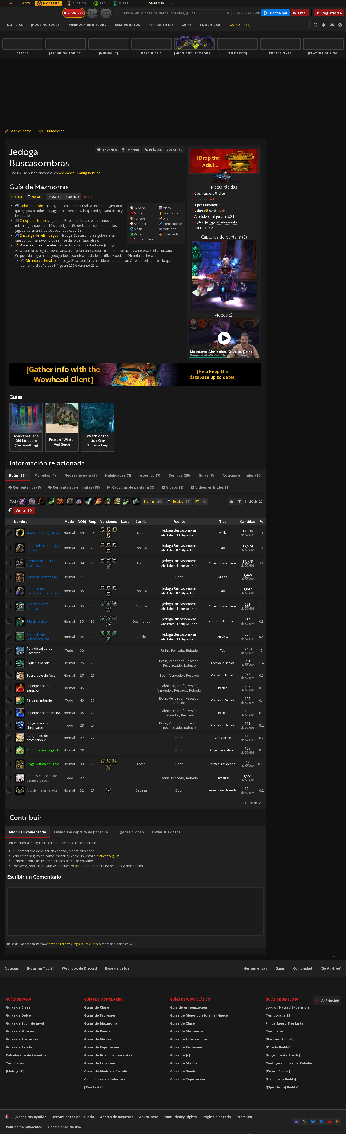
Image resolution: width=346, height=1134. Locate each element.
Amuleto (223, 637)
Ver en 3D (175, 149)
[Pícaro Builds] (278, 1071)
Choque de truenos (34, 220)
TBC (102, 3)
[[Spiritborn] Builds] (282, 1087)
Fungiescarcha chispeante (37, 725)
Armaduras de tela (222, 764)
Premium (244, 1116)
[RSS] (337, 1121)
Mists (124, 3)
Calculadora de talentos (26, 1055)
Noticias (15, 25)
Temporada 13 (278, 1015)
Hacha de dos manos (223, 621)
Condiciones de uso (64, 1127)
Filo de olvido (37, 621)
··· (136, 3)
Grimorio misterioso (42, 577)
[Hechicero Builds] (281, 1079)
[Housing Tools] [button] (46, 25)
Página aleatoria (217, 1116)
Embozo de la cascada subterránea (42, 591)
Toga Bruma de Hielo (43, 764)
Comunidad (210, 25)
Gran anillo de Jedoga (43, 532)
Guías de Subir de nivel (25, 1023)
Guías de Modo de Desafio (106, 1071)
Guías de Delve (18, 1015)
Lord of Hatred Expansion (287, 1007)
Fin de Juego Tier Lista (285, 1023)
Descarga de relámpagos (39, 235)
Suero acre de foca (41, 675)
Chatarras (222, 778)
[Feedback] (331, 24)
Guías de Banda (19, 1047)
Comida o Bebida (223, 663)
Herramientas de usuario (73, 1116)
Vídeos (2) (224, 315)
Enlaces (155, 149)
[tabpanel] (135, 651)
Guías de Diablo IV (282, 999)
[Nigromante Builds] (283, 1055)
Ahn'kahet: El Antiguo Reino (80, 173)
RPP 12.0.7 (105, 13)
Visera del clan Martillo (37, 606)
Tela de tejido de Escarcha (39, 650)
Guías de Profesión (22, 1039)
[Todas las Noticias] (11, 3)
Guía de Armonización (188, 1007)
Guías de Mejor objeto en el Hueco (199, 1015)
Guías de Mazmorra (100, 1023)
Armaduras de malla (223, 790)
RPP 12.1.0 (92, 13)
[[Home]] (31, 13)
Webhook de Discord (88, 25)
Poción (222, 688)
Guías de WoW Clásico (190, 999)
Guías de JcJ (180, 1055)
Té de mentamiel (39, 700)
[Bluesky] (313, 1121)
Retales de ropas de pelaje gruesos (42, 778)
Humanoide (55, 131)
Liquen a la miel (38, 663)
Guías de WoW (18, 999)
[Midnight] (15, 1071)
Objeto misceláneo (223, 750)
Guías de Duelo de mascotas (108, 1055)
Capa (222, 548)
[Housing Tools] (40, 968)
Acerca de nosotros (116, 1116)
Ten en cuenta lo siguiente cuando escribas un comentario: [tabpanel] (75, 893)
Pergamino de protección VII (37, 737)
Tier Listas (15, 1063)
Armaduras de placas (223, 563)
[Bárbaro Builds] (279, 1039)
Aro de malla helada (42, 790)
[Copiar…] (231, 501)
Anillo (223, 533)
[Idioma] (340, 24)
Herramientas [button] (160, 25)
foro (78, 866)
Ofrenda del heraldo (40, 260)
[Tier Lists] (93, 1087)
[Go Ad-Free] (240, 25)
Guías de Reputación (101, 1047)
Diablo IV (161, 3)
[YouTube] (329, 1121)
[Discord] (296, 1121)
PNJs (39, 131)
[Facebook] (321, 1121)
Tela (223, 651)
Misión (222, 577)
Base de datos (127, 25)
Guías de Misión (97, 1039)
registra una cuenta (85, 944)
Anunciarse (148, 1116)
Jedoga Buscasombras (179, 530)
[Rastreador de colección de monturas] (135, 374)
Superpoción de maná (43, 713)
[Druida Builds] (278, 1047)
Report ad (336, 956)
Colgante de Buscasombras (38, 636)
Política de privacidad (24, 1127)
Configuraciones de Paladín (289, 1063)
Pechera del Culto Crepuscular (40, 563)
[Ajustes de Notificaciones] (323, 24)
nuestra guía (108, 856)
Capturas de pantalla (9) (224, 237)
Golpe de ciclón (31, 205)
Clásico (79, 3)
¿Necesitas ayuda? (30, 1116)
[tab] (17, 475)
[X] (304, 1121)
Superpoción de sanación (38, 688)
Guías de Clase (18, 1007)
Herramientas (255, 968)
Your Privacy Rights (180, 1116)
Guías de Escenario (100, 1063)
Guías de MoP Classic (103, 999)
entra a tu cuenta (59, 944)
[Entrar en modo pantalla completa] (315, 24)
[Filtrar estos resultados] (239, 501)
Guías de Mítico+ (20, 1031)
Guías (187, 25)
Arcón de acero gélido (43, 750)
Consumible (223, 738)
